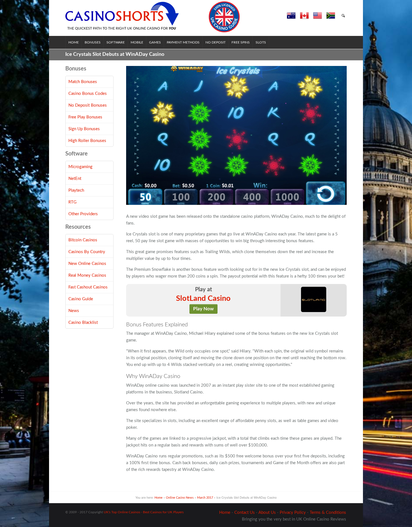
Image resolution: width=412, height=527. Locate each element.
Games (155, 42)
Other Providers (83, 214)
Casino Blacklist (83, 322)
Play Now (203, 309)
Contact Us (244, 512)
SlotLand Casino (203, 298)
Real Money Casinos (87, 275)
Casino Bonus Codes (87, 93)
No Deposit (215, 42)
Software (116, 42)
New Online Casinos (87, 264)
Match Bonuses (82, 82)
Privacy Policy (293, 512)
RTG (72, 202)
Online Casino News (180, 497)
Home (73, 42)
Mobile (137, 42)
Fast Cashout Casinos (88, 287)
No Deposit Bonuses (87, 105)
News (73, 311)
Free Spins (241, 42)
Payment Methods (183, 42)
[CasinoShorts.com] (152, 16)
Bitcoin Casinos (82, 240)
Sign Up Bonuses (84, 129)
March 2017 (205, 497)
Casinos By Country (86, 252)
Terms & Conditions (328, 512)
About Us (267, 512)
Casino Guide (80, 299)
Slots (261, 42)
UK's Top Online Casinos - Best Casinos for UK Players (144, 512)
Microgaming (80, 167)
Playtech (76, 190)
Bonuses (93, 42)
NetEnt (74, 179)
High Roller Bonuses (87, 141)
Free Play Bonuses (85, 117)
